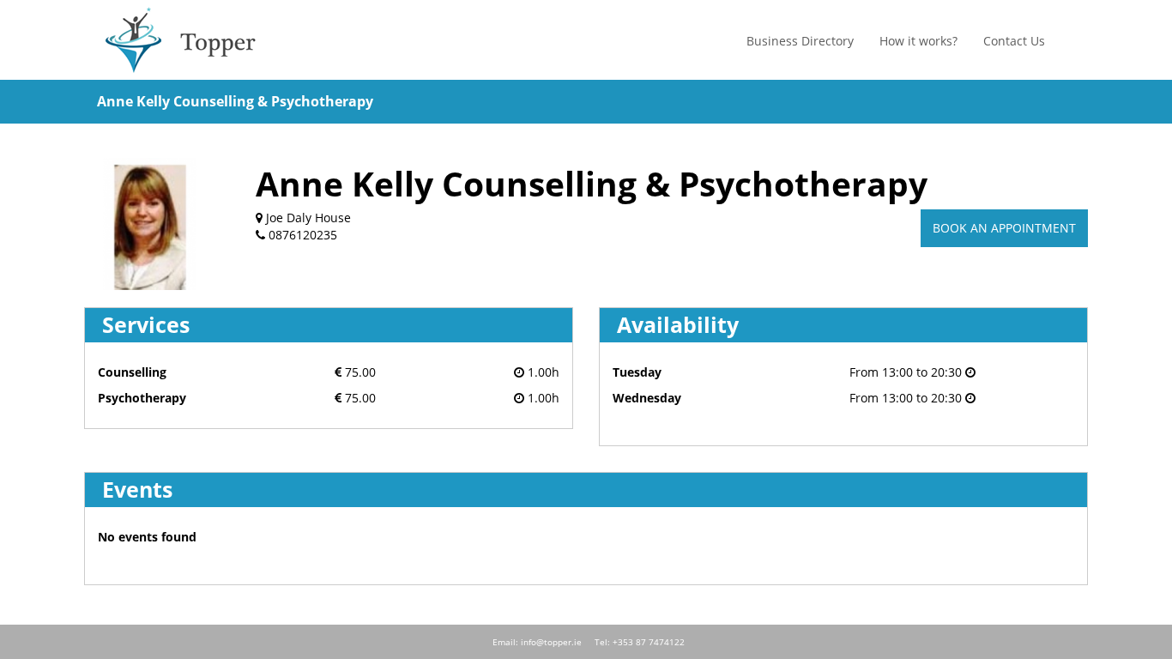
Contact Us (1014, 41)
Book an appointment (1004, 228)
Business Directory (800, 41)
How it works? (918, 41)
